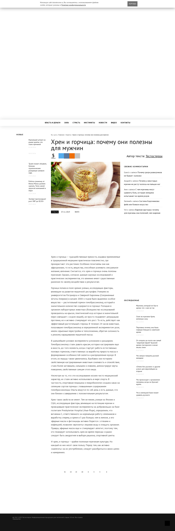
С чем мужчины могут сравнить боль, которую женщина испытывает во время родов (139, 192)
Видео (114, 122)
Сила (66, 122)
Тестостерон (154, 156)
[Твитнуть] (61, 155)
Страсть (76, 122)
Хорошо (132, 4)
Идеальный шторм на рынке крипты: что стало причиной (37, 142)
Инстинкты (89, 122)
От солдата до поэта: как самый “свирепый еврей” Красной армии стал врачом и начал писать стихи (148, 344)
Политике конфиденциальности (73, 5)
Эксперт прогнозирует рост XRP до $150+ (37, 200)
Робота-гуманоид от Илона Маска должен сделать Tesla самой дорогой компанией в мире (37, 186)
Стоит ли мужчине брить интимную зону (145, 317)
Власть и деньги (52, 122)
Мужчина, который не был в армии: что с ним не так (147, 306)
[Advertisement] (85, 236)
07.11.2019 (65, 212)
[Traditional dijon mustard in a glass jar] (85, 185)
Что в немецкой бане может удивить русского (147, 394)
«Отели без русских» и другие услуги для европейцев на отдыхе (148, 368)
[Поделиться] (66, 156)
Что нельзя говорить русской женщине (147, 357)
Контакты (125, 122)
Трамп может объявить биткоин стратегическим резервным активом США (38, 168)
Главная (61, 135)
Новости (103, 122)
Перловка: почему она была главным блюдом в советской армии (147, 329)
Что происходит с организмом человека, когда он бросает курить (148, 382)
